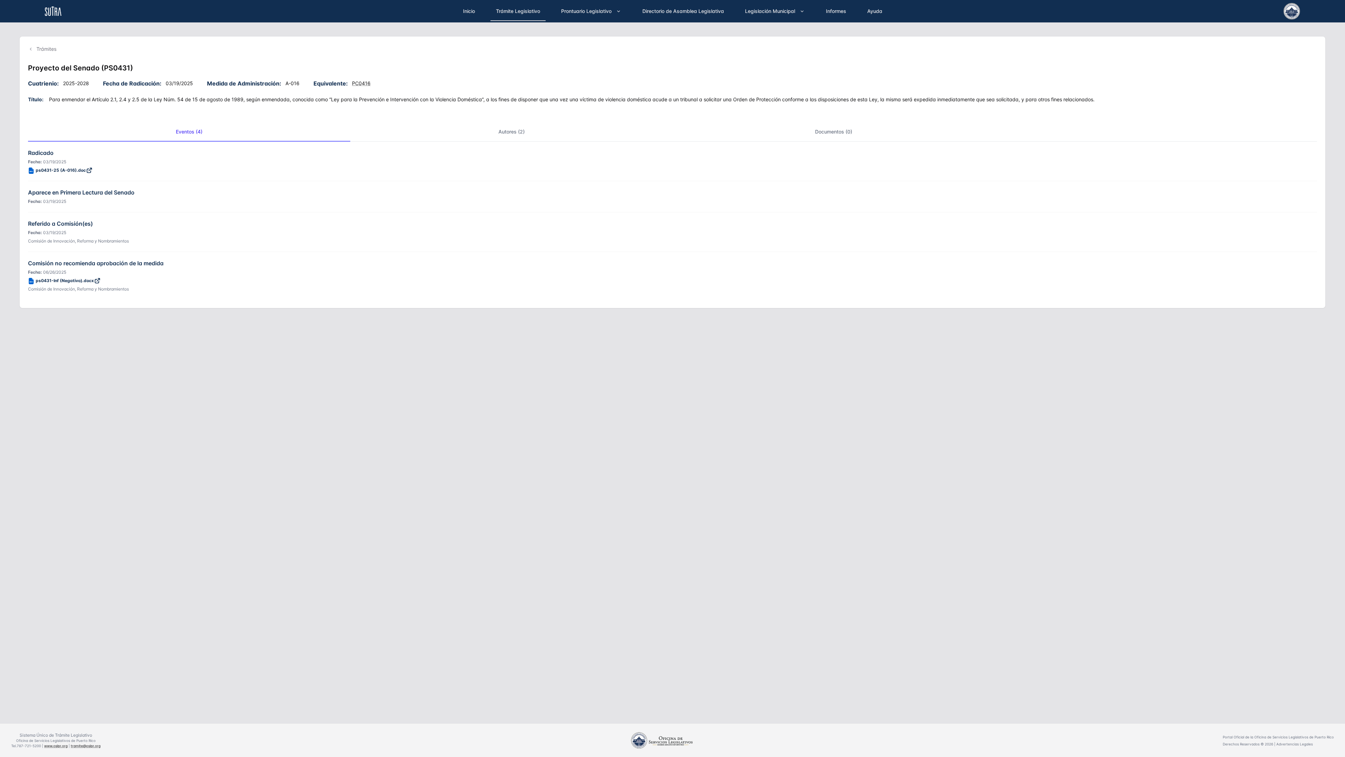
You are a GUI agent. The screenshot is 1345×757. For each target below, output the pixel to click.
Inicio (469, 11)
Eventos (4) (189, 132)
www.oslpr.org (56, 746)
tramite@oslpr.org (86, 746)
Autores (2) (511, 132)
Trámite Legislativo (518, 11)
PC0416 (361, 83)
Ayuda (874, 11)
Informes (836, 11)
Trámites (46, 49)
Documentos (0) (833, 132)
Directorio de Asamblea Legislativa (683, 11)
